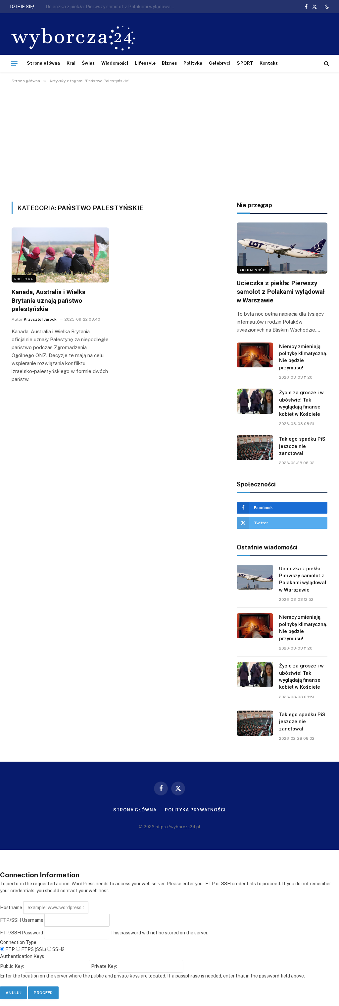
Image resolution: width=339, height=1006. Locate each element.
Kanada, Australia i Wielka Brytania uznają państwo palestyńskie (48, 300)
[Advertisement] (169, 141)
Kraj (71, 63)
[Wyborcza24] (75, 37)
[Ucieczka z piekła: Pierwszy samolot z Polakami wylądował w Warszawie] (282, 248)
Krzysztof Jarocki (41, 319)
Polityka (193, 63)
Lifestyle (145, 63)
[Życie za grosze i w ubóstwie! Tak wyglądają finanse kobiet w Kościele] (255, 401)
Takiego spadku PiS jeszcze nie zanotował (302, 446)
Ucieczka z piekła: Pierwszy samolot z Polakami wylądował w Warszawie (281, 291)
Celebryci (220, 63)
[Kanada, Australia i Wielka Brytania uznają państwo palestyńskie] (60, 254)
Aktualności (253, 270)
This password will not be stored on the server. (104, 932)
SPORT (245, 63)
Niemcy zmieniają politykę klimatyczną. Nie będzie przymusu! (110, 6)
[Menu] (14, 63)
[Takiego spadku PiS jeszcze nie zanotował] (255, 447)
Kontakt (269, 63)
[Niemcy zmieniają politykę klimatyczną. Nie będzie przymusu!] (255, 355)
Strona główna (43, 63)
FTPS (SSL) (33, 949)
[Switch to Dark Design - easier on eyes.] (326, 6)
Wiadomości (114, 63)
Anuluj (14, 992)
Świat (88, 63)
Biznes (169, 63)
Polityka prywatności (195, 809)
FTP (10, 949)
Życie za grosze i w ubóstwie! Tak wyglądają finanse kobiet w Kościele (301, 403)
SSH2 (58, 949)
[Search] (326, 63)
